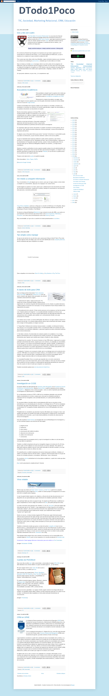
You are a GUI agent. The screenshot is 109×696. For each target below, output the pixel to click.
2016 (73, 140)
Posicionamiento (50, 213)
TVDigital (72, 72)
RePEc (36, 159)
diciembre (75, 158)
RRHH (84, 70)
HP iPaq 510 (29, 574)
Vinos (84, 69)
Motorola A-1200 (21, 574)
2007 (73, 200)
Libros (27, 159)
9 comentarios (37, 169)
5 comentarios (37, 667)
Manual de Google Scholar (23, 162)
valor (47, 40)
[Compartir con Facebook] (48, 81)
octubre (75, 161)
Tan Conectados (58, 540)
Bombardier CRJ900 (27, 543)
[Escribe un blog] (45, 81)
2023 (73, 126)
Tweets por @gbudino (76, 76)
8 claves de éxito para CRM (28, 290)
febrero (75, 196)
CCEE (23, 171)
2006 (73, 202)
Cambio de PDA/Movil (26, 560)
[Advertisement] (81, 103)
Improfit (28, 537)
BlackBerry (41, 572)
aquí (32, 64)
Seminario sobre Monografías (44, 386)
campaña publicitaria (60, 239)
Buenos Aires (22, 582)
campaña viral (52, 526)
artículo (26, 458)
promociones (36, 60)
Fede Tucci (47, 489)
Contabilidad (89, 70)
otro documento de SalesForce (41, 367)
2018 (73, 136)
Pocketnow (24, 597)
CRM (23, 82)
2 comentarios (38, 225)
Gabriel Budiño (27, 80)
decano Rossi (41, 388)
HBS (40, 39)
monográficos (20, 389)
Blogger (73, 685)
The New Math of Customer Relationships (38, 36)
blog (29, 182)
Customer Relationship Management (49, 633)
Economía (24, 472)
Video (23, 282)
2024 (73, 124)
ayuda (31, 156)
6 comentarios (38, 470)
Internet (23, 227)
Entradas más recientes (22, 673)
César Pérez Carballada (23, 206)
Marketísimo (37, 212)
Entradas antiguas (61, 673)
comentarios (38, 532)
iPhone (47, 215)
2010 (73, 152)
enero (74, 198)
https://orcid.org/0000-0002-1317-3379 (81, 51)
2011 (73, 150)
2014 (73, 144)
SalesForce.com (37, 294)
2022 (73, 128)
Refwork (45, 151)
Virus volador (22, 479)
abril (74, 173)
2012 (73, 148)
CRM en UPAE (23, 617)
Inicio (42, 673)
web (46, 502)
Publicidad (57, 213)
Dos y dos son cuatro (25, 33)
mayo (74, 171)
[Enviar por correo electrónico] (43, 81)
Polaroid (52, 215)
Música (90, 69)
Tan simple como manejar (27, 235)
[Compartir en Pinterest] (50, 81)
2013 (73, 146)
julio (74, 167)
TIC (27, 552)
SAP (87, 69)
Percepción (20, 215)
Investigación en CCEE (26, 383)
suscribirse (56, 218)
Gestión (26, 82)
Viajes (80, 69)
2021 (73, 130)
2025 (73, 122)
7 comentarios (38, 280)
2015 (73, 142)
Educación (27, 171)
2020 (73, 132)
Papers (32, 159)
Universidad (29, 472)
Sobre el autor (75, 32)
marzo (75, 194)
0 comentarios (38, 80)
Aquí (18, 463)
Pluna (36, 491)
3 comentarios (37, 550)
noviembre (76, 159)
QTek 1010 (57, 563)
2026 (73, 120)
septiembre (76, 163)
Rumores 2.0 (79, 70)
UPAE (59, 620)
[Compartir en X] (46, 81)
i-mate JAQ (35, 567)
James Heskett (45, 39)
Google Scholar (31, 102)
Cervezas (73, 70)
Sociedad (79, 64)
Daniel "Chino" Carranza (37, 489)
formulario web (60, 537)
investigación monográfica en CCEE (55, 96)
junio (74, 169)
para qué (51, 505)
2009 (73, 154)
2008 (73, 156)
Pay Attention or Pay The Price (52, 273)
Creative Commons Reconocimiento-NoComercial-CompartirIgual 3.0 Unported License (80, 44)
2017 (73, 138)
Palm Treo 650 (37, 574)
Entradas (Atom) (27, 676)
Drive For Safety (39, 273)
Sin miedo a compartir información (31, 179)
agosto (75, 165)
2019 (73, 134)
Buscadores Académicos (27, 90)
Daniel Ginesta (31, 419)
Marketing (28, 227)
